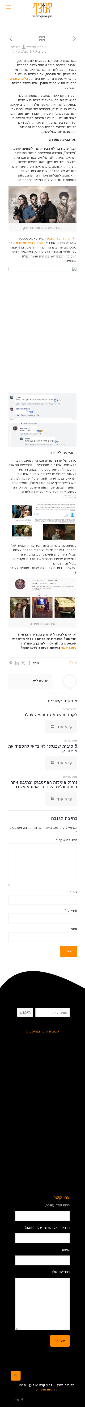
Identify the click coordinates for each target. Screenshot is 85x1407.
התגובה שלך (66, 840)
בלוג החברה (19, 78)
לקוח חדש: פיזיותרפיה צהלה (50, 714)
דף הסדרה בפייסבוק (61, 238)
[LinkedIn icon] (17, 1400)
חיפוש (25, 1012)
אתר (74, 929)
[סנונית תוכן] (42, 6)
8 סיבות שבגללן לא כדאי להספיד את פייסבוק (42, 748)
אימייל (70, 910)
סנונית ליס (40, 680)
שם (73, 892)
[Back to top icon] (16, 1376)
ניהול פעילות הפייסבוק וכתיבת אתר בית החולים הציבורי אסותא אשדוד (44, 784)
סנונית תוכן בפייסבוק (42, 1031)
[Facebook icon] (22, 1400)
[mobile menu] (9, 7)
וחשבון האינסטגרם (30, 242)
